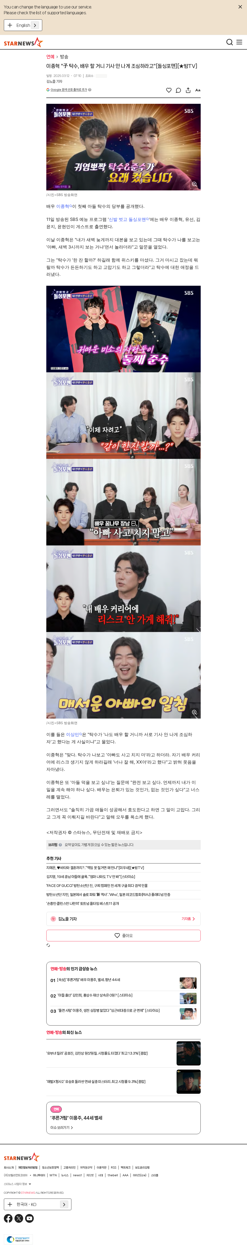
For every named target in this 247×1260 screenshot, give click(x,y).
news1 (77, 1175)
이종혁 (62, 206)
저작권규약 (86, 1167)
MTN (53, 1175)
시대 (100, 1175)
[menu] (239, 42)
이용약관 (101, 1167)
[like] (169, 90)
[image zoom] (194, 184)
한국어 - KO (26, 1204)
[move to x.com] (18, 1218)
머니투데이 (39, 1175)
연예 (50, 56)
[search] (229, 42)
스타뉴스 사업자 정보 (15, 1184)
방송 (64, 56)
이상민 (72, 734)
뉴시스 (65, 1175)
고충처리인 (69, 1167)
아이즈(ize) (139, 1175)
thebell (113, 1175)
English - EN (28, 25)
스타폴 (154, 1175)
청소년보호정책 (50, 1167)
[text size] (198, 90)
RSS (113, 1167)
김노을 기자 (54, 81)
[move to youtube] (29, 1218)
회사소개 (9, 1167)
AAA (125, 1175)
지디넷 (90, 1175)
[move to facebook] (8, 1218)
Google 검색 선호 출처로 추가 (69, 89)
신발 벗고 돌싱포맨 (127, 219)
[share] (188, 90)
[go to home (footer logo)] (22, 1157)
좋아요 (127, 935)
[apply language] (35, 25)
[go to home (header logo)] (24, 42)
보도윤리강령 (142, 1167)
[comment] (178, 90)
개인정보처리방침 (27, 1167)
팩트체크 (125, 1167)
